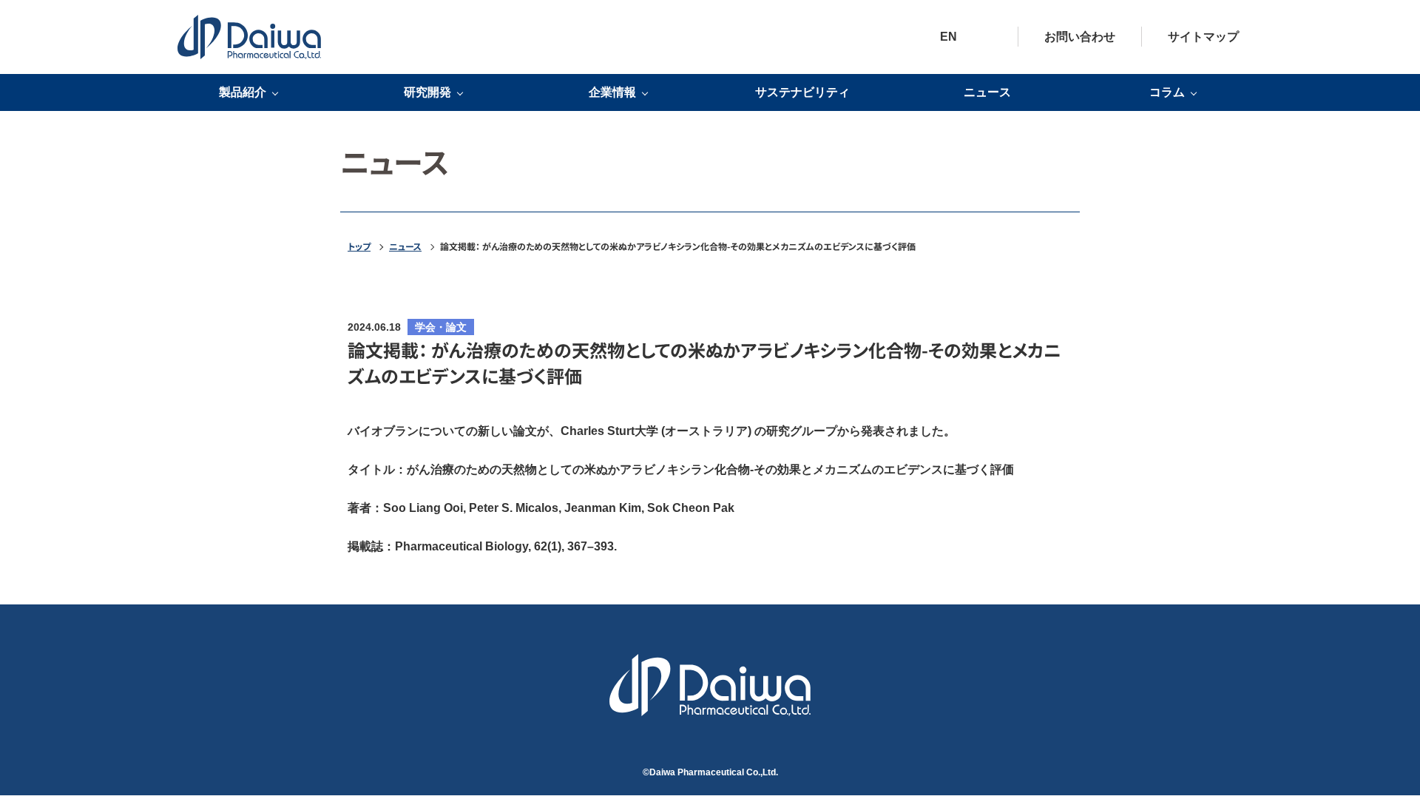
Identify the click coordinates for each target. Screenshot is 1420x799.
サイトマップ (1203, 36)
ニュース (987, 92)
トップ (359, 246)
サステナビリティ (802, 92)
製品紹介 (242, 92)
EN (948, 36)
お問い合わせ (1079, 36)
